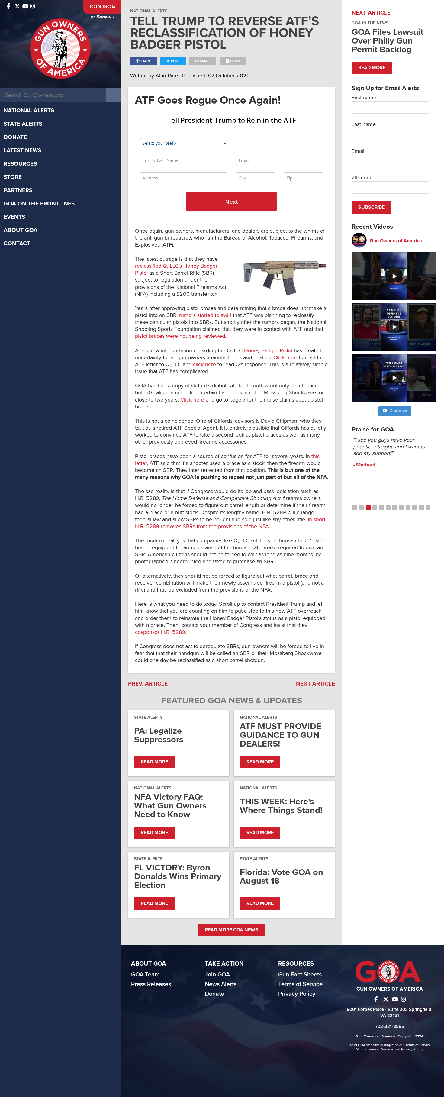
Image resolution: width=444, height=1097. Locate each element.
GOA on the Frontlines (39, 203)
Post (175, 61)
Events (14, 217)
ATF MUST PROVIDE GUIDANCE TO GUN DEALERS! (280, 735)
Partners (18, 190)
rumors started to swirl (205, 315)
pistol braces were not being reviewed (180, 336)
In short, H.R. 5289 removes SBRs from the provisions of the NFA (231, 523)
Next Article (315, 683)
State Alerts (23, 124)
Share (144, 61)
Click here (285, 357)
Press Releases (151, 984)
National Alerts (29, 110)
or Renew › (102, 17)
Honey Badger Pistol (268, 350)
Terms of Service (300, 984)
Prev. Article (148, 683)
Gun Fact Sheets (300, 974)
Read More (154, 762)
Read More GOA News (231, 930)
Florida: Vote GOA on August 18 (281, 876)
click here (204, 364)
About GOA (20, 230)
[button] (354, 507)
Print (234, 61)
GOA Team (145, 974)
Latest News (22, 150)
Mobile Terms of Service (374, 1049)
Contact (17, 243)
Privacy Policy (296, 994)
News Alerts (220, 984)
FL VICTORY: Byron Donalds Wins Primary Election (177, 876)
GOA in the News (370, 23)
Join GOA (101, 6)
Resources (20, 163)
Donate (15, 137)
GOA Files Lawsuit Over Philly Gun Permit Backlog (387, 41)
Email (204, 61)
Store (13, 177)
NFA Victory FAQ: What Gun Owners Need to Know (170, 805)
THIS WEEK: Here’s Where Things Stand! (281, 806)
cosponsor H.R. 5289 (160, 632)
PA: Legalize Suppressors (158, 735)
